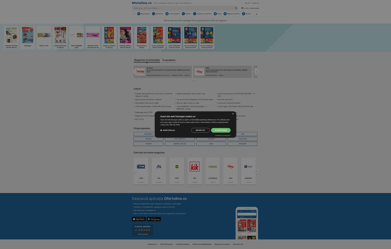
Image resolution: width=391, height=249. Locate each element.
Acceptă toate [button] (221, 130)
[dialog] (195, 124)
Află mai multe (174, 125)
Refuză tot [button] (200, 130)
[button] (167, 130)
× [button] (233, 113)
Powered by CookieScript (222, 135)
